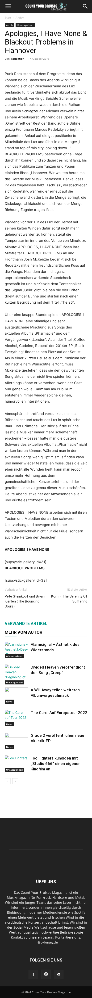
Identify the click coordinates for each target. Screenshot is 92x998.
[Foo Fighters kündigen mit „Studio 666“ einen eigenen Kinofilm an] (16, 763)
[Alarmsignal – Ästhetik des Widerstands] (16, 650)
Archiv (20, 18)
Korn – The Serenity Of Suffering (69, 598)
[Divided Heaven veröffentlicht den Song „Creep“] (16, 674)
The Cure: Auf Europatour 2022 (59, 712)
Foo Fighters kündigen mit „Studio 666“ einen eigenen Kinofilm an (55, 763)
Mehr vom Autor (23, 632)
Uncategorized (25, 25)
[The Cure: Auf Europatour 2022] (16, 718)
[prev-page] (8, 781)
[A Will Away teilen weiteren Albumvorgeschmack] (16, 695)
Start (8, 18)
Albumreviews (14, 656)
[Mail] (58, 974)
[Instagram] (46, 974)
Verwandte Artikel (26, 623)
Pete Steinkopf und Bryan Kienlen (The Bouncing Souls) (25, 601)
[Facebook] (33, 974)
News (9, 701)
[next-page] (15, 781)
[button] (8, 6)
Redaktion (17, 58)
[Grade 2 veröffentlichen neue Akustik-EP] (16, 741)
